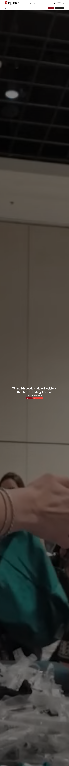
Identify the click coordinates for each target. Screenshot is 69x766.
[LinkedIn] (55, 3)
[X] (57, 3)
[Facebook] (59, 3)
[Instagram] (61, 3)
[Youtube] (63, 3)
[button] (34, 8)
